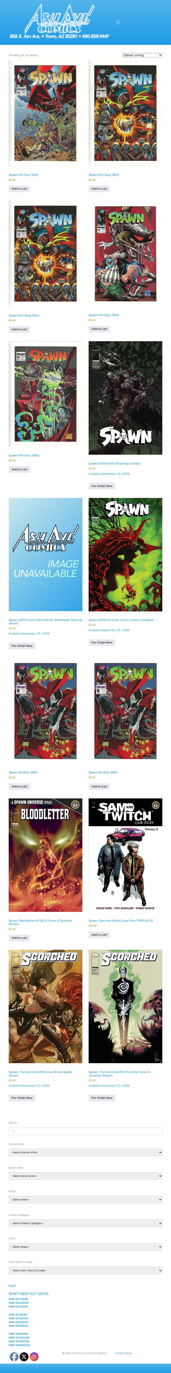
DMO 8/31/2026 (18, 1306)
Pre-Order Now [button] (102, 486)
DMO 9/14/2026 (18, 1318)
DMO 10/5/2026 (18, 1333)
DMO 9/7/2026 (18, 1314)
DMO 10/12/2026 (19, 1337)
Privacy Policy (124, 1353)
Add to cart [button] (19, 188)
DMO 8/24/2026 (18, 1302)
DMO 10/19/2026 (19, 1341)
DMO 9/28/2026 (18, 1325)
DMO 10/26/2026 (19, 1345)
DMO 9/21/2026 (18, 1322)
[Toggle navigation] (118, 22)
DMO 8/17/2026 (18, 1299)
